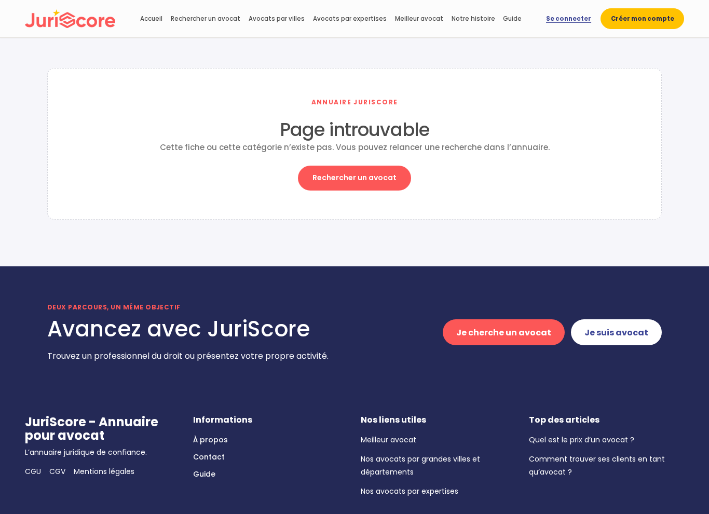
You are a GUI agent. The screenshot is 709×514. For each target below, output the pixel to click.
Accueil (151, 19)
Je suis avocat (616, 333)
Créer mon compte (642, 19)
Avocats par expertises (350, 19)
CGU (33, 471)
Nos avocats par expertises (409, 491)
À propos (210, 440)
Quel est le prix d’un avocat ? (581, 440)
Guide (512, 19)
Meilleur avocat (419, 19)
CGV (57, 471)
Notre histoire (473, 19)
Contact (209, 457)
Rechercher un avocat (205, 19)
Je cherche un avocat (503, 333)
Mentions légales (104, 471)
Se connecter (568, 19)
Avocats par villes (277, 19)
